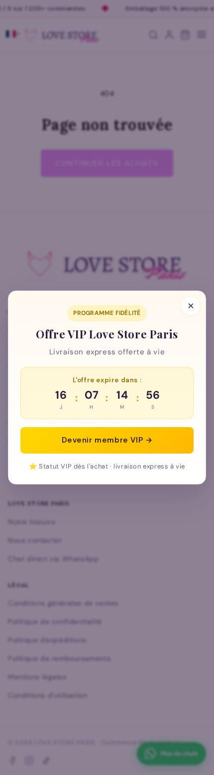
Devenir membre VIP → (107, 440)
